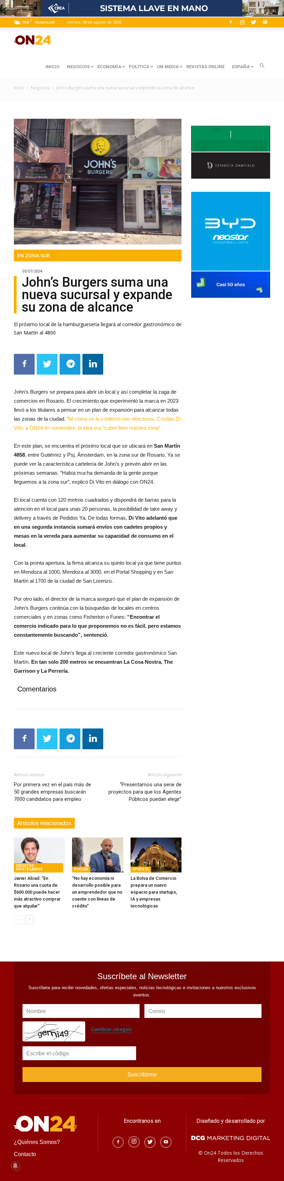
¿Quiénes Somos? (37, 1142)
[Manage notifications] (15, 1165)
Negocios (40, 88)
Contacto (25, 1154)
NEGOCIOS (78, 66)
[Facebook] (230, 22)
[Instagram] (242, 22)
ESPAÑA (241, 66)
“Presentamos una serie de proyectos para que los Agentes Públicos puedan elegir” (144, 791)
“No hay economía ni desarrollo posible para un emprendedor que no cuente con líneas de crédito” (97, 892)
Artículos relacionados (44, 823)
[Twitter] (253, 22)
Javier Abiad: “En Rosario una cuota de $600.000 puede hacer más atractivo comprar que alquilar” (37, 892)
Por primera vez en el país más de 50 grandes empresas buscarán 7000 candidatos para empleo (52, 791)
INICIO (52, 66)
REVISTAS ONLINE (205, 66)
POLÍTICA (139, 66)
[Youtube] (265, 22)
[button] (262, 65)
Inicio (19, 88)
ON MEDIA (168, 66)
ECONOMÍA (109, 66)
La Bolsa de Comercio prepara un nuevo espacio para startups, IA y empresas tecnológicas (154, 892)
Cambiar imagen (111, 1029)
